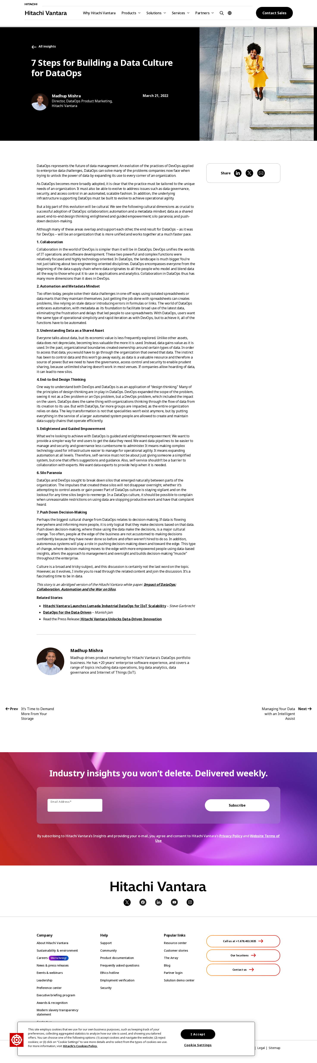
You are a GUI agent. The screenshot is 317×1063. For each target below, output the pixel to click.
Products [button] (129, 13)
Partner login (173, 973)
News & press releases (53, 965)
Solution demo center (179, 980)
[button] (221, 13)
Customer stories (176, 950)
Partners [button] (202, 13)
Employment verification (117, 980)
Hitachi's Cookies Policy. (80, 1046)
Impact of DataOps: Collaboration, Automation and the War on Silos (106, 587)
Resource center (175, 943)
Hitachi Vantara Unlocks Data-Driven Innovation (121, 619)
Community (108, 950)
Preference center (49, 988)
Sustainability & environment (57, 950)
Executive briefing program (56, 995)
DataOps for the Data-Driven (67, 612)
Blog (167, 965)
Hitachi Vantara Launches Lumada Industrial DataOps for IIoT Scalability (104, 605)
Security (105, 988)
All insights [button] (47, 46)
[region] (136, 1039)
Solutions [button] (153, 13)
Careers (42, 958)
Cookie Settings (198, 1045)
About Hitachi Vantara (52, 943)
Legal (261, 1048)
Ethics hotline (109, 973)
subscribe (237, 805)
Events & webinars (50, 973)
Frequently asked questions (119, 965)
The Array (171, 958)
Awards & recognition (52, 1003)
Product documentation (117, 958)
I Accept (198, 1034)
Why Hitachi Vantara (99, 13)
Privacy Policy (230, 836)
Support (106, 943)
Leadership (44, 980)
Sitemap (274, 1048)
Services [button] (178, 13)
